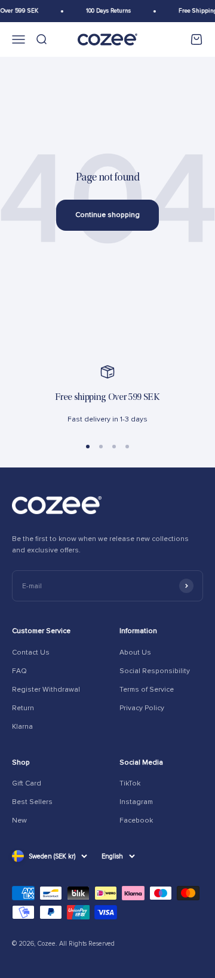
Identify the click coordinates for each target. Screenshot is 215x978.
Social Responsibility (154, 671)
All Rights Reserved (87, 944)
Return (23, 708)
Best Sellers (32, 801)
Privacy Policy (141, 708)
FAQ (19, 671)
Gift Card (26, 783)
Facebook (136, 820)
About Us (135, 652)
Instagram (136, 801)
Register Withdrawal (46, 689)
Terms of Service (146, 689)
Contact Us (31, 652)
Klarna (22, 726)
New (19, 820)
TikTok (129, 783)
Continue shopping (107, 214)
